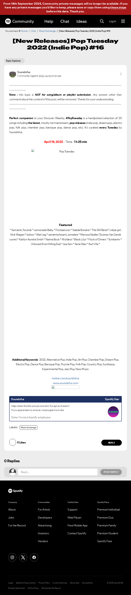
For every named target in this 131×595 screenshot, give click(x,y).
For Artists (44, 509)
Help (48, 21)
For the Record (17, 525)
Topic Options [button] (13, 60)
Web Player (74, 517)
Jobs (11, 517)
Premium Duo (105, 517)
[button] (120, 74)
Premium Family (106, 525)
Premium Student (107, 533)
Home (24, 31)
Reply (111, 442)
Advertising (45, 525)
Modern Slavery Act (16, 588)
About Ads (74, 582)
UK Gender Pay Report (51, 588)
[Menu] (123, 21)
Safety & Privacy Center (26, 582)
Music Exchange (47, 31)
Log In (112, 21)
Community (23, 21)
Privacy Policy (44, 582)
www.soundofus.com (65, 383)
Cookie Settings (59, 582)
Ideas (81, 21)
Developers (45, 517)
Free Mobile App (78, 525)
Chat (64, 21)
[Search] (102, 21)
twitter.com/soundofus (65, 378)
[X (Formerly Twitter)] (23, 557)
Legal (10, 582)
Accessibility (87, 582)
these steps (118, 7)
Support (72, 509)
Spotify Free (104, 541)
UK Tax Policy (33, 588)
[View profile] (12, 74)
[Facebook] (34, 557)
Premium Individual (108, 509)
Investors (43, 533)
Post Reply (111, 472)
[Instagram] (12, 557)
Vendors (43, 541)
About (12, 509)
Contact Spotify (77, 533)
